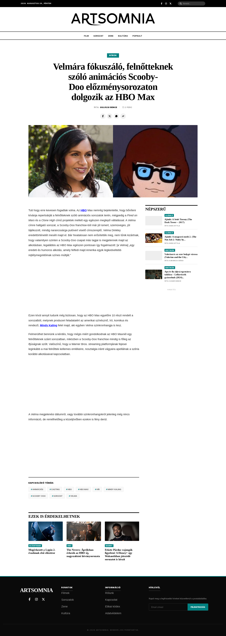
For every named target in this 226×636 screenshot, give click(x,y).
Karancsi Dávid (176, 261)
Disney (109, 546)
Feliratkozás (198, 607)
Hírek (113, 55)
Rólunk (109, 593)
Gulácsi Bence (108, 107)
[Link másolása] (123, 116)
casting (55, 489)
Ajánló (169, 215)
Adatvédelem (113, 613)
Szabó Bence (175, 281)
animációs (37, 489)
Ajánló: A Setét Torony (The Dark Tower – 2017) (178, 221)
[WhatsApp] (116, 116)
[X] (109, 116)
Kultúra (123, 36)
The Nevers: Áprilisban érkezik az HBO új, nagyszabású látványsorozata (83, 553)
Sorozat (98, 36)
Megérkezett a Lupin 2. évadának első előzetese (41, 551)
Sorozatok (67, 599)
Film (86, 36)
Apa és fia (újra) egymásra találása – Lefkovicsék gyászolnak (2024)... (178, 275)
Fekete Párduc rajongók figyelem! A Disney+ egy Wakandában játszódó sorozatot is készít (119, 554)
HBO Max (84, 489)
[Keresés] (181, 4)
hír (98, 489)
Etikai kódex (112, 606)
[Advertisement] (83, 285)
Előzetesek (35, 546)
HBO (84, 210)
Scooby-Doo (39, 496)
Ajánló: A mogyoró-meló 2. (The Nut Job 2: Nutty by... (180, 238)
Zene (110, 36)
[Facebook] (103, 116)
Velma (73, 496)
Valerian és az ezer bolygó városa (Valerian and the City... (181, 255)
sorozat (58, 496)
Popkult (137, 36)
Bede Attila (174, 226)
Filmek (65, 593)
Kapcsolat (111, 599)
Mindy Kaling (48, 325)
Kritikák (169, 250)
